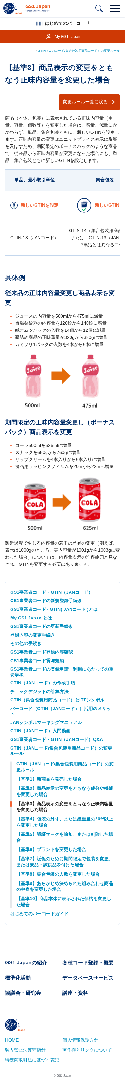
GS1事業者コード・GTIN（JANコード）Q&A (56, 739)
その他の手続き (26, 643)
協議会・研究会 (23, 993)
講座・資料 (75, 993)
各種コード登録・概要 (88, 962)
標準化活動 (18, 977)
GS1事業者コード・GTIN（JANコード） (51, 592)
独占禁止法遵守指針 (25, 1050)
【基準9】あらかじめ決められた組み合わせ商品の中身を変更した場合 (64, 886)
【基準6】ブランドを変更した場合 (51, 849)
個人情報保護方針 (80, 1040)
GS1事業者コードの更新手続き (41, 626)
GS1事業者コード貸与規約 (37, 660)
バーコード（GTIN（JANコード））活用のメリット (60, 711)
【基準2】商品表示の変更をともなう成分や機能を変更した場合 (64, 791)
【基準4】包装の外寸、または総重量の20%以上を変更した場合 (64, 822)
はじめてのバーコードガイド (39, 913)
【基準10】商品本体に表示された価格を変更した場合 (63, 901)
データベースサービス (88, 977)
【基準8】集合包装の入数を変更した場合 (58, 874)
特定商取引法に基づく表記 (32, 1060)
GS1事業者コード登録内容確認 (41, 652)
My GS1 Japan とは (31, 618)
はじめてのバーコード (67, 23)
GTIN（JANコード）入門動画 (40, 730)
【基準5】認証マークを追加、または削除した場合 (64, 837)
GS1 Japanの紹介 (26, 962)
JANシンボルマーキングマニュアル (46, 722)
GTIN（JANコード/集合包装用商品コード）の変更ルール (79, 50)
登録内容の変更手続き (32, 635)
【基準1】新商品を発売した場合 (49, 779)
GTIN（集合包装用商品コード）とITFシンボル (57, 700)
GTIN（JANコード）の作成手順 (42, 683)
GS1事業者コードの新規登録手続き (46, 600)
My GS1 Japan (67, 36)
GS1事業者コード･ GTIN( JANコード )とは (54, 609)
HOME (12, 1040)
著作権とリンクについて (87, 1050)
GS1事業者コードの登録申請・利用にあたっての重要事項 (61, 672)
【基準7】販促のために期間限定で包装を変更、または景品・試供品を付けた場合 (64, 861)
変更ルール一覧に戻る (85, 101)
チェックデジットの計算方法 (39, 691)
